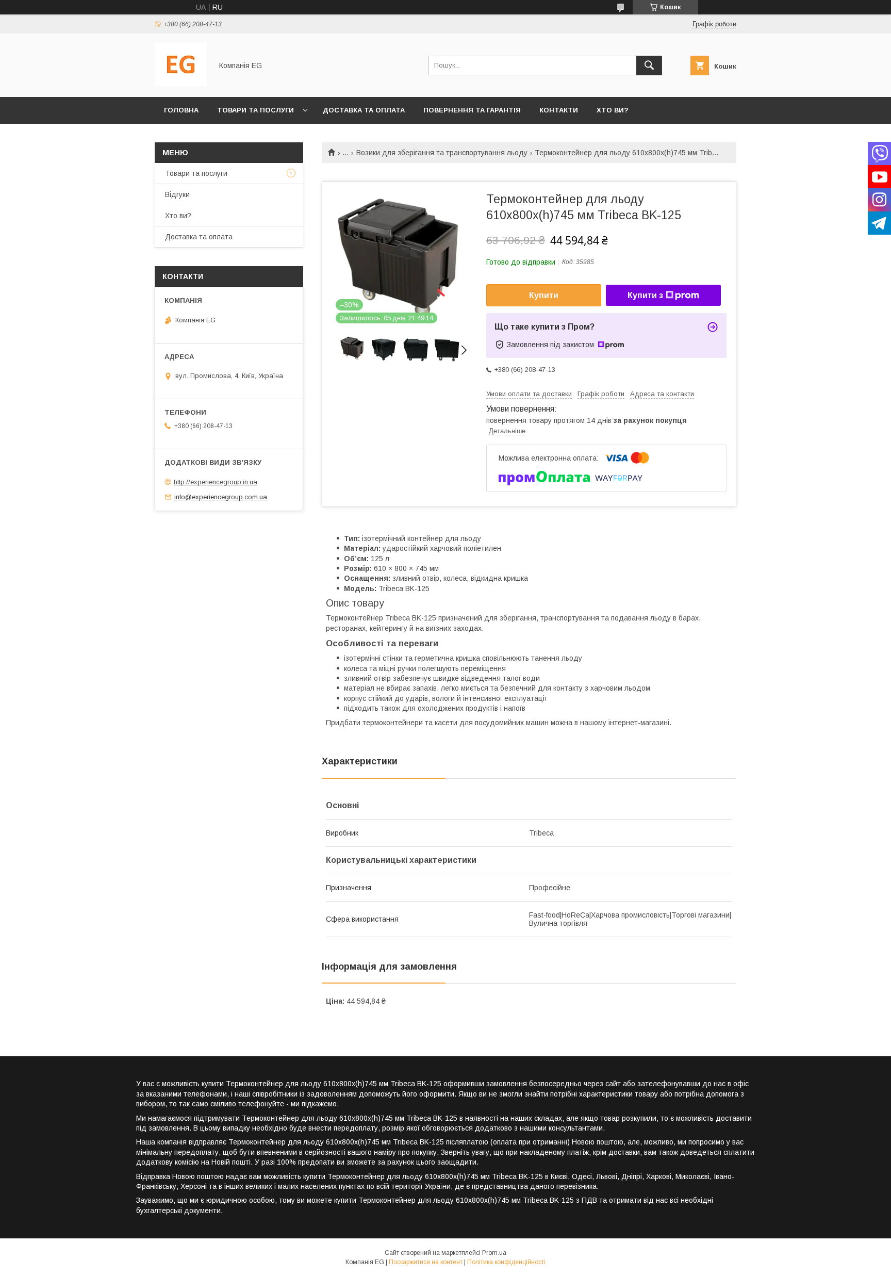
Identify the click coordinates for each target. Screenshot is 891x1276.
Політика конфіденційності (506, 1262)
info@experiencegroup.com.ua (220, 497)
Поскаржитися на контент (426, 1262)
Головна (181, 110)
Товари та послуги (255, 110)
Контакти (558, 110)
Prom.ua (494, 1252)
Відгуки (177, 194)
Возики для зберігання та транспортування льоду (441, 153)
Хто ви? (613, 110)
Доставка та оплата (364, 110)
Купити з (645, 295)
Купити (543, 295)
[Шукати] (649, 65)
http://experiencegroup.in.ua (215, 482)
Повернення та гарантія (472, 110)
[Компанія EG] (181, 83)
